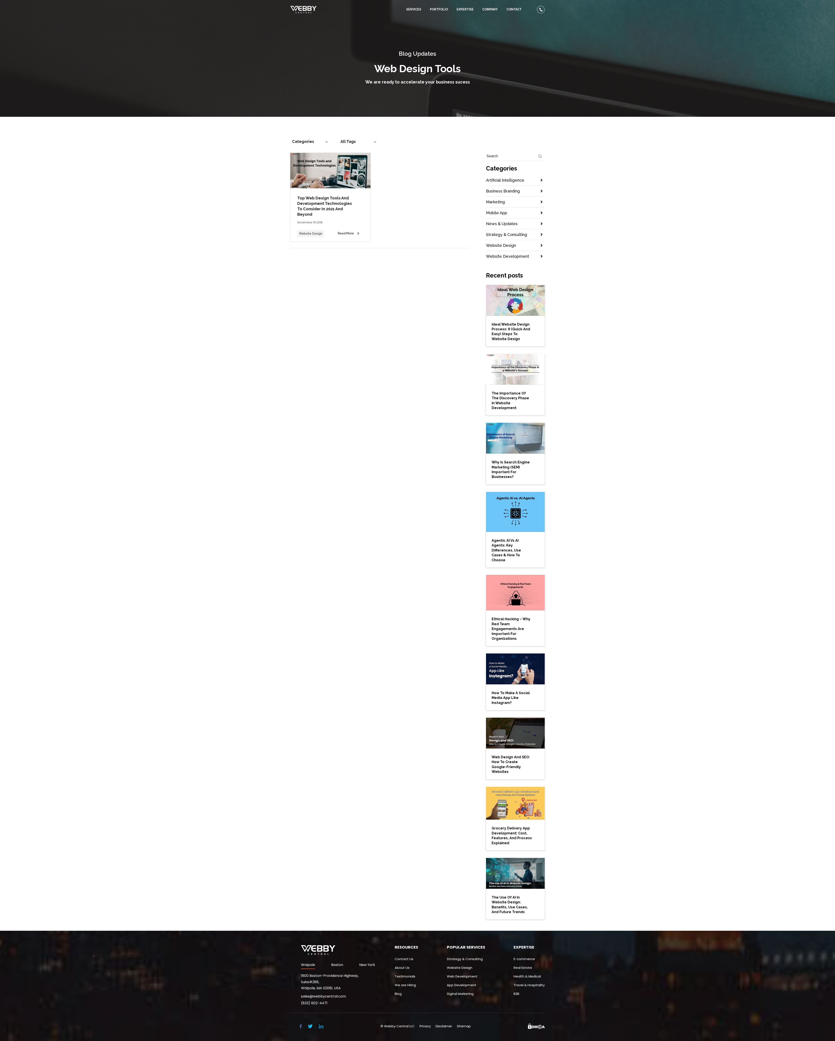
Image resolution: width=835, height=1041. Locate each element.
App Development (461, 985)
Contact (514, 9)
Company (490, 9)
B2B (516, 993)
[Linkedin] (321, 1026)
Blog (398, 993)
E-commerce (524, 959)
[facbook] (301, 1026)
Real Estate (523, 967)
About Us (402, 967)
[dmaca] (536, 1026)
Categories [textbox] (303, 141)
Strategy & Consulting (506, 234)
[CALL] (541, 7)
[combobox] (311, 142)
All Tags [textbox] (348, 141)
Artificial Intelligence (505, 180)
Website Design (501, 245)
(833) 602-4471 (314, 1003)
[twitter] (310, 1026)
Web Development (462, 976)
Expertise (465, 9)
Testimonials (405, 976)
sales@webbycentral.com (323, 996)
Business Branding (503, 191)
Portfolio (439, 9)
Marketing (495, 202)
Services (413, 9)
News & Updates (502, 223)
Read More (346, 233)
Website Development (507, 256)
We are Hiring (405, 985)
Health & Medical (527, 976)
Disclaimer (444, 1026)
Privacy (425, 1026)
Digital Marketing (460, 993)
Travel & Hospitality (529, 985)
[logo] (306, 9)
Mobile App (496, 212)
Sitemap (464, 1026)
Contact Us (404, 959)
